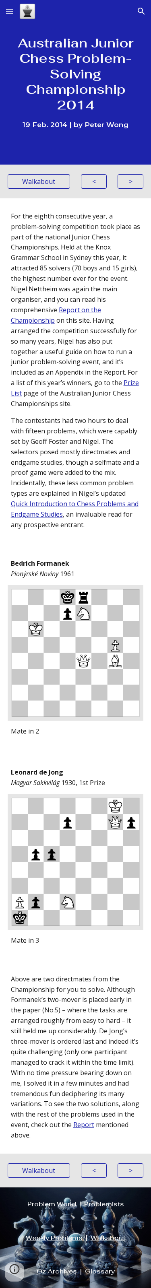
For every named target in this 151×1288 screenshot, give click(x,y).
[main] (76, 82)
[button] (9, 11)
